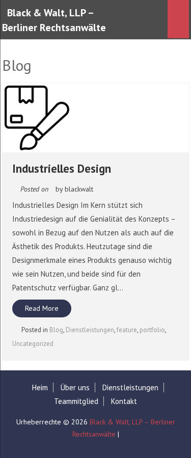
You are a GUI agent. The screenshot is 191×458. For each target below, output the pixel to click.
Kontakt (124, 401)
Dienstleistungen (90, 330)
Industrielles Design (61, 168)
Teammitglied (76, 401)
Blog (56, 330)
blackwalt (79, 189)
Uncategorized (32, 343)
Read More (42, 308)
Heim (40, 387)
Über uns (75, 387)
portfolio (152, 330)
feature (127, 330)
